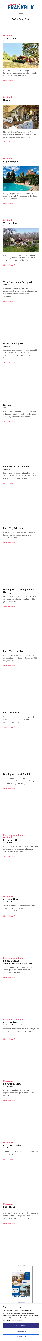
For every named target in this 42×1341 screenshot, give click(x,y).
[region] (21, 1322)
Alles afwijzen (21, 1337)
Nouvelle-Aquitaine (13, 835)
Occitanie (8, 35)
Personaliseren (21, 1331)
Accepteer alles (21, 1325)
